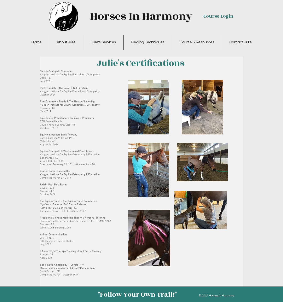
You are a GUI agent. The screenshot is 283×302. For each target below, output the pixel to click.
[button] (66, 42)
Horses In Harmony (141, 16)
